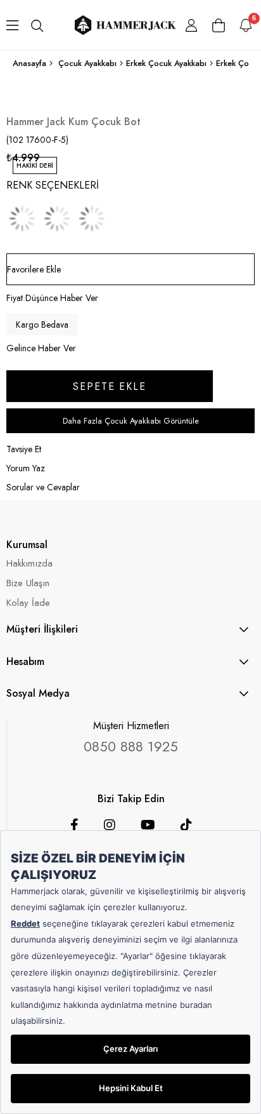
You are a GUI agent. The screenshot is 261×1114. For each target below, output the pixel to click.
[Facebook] (74, 825)
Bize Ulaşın (27, 583)
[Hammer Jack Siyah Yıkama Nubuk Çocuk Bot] (22, 218)
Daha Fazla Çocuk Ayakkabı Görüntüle (131, 421)
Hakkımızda (29, 563)
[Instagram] (109, 825)
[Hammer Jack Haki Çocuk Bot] (92, 218)
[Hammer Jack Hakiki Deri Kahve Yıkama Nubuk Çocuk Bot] (57, 218)
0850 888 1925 (131, 746)
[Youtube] (148, 825)
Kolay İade (28, 603)
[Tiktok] (186, 825)
